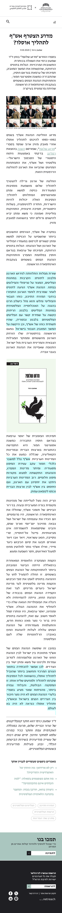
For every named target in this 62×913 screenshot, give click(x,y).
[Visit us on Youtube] (10, 900)
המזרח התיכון (47, 805)
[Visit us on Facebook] (10, 894)
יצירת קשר (33, 893)
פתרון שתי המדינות (43, 818)
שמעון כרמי (37, 50)
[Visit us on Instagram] (16, 900)
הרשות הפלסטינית (44, 812)
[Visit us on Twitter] (16, 894)
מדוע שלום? (47, 149)
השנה (21, 149)
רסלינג (51, 153)
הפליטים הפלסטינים (23, 805)
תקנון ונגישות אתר (48, 893)
